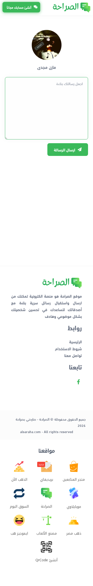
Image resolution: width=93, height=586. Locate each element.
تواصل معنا (73, 355)
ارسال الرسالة (64, 149)
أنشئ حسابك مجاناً (19, 7)
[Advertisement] (46, 208)
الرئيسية (75, 341)
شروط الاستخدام (68, 348)
